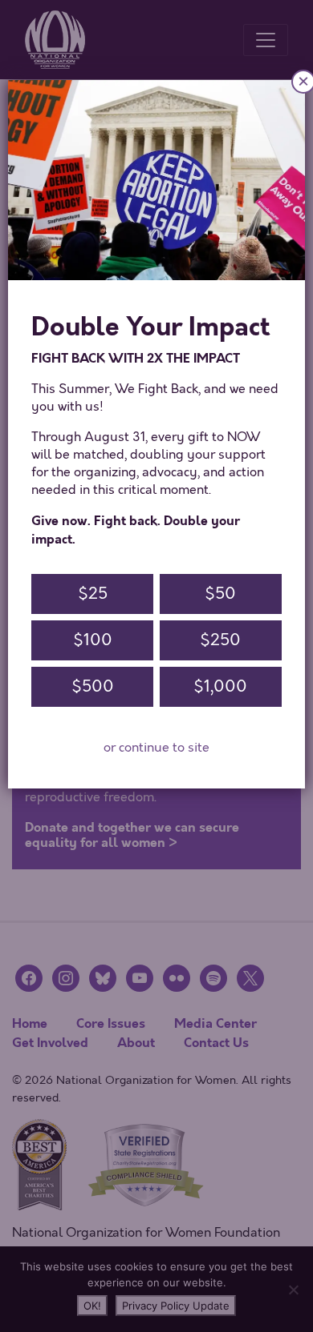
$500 (92, 686)
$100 (92, 640)
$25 (93, 593)
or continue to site (156, 747)
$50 (220, 593)
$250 (220, 640)
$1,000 (220, 686)
